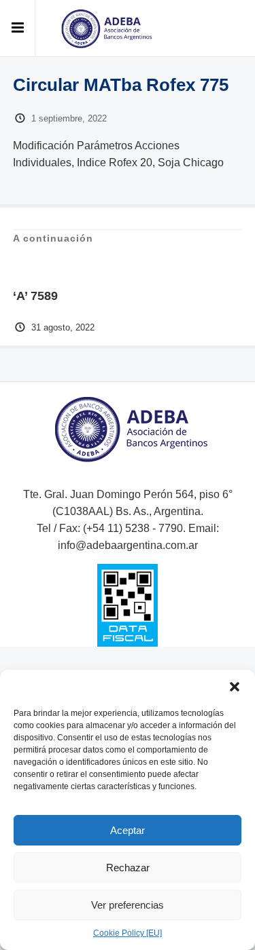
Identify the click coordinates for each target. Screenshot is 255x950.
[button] (234, 687)
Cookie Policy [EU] (127, 933)
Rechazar (128, 867)
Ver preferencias (127, 905)
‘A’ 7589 (35, 296)
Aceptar (127, 830)
